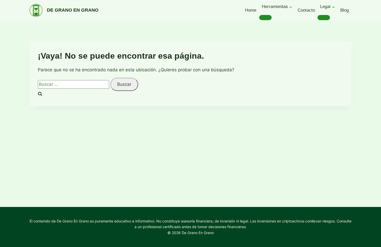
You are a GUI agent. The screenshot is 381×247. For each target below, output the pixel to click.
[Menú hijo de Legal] (324, 17)
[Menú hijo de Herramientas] (265, 17)
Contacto (306, 10)
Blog (344, 10)
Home (250, 10)
